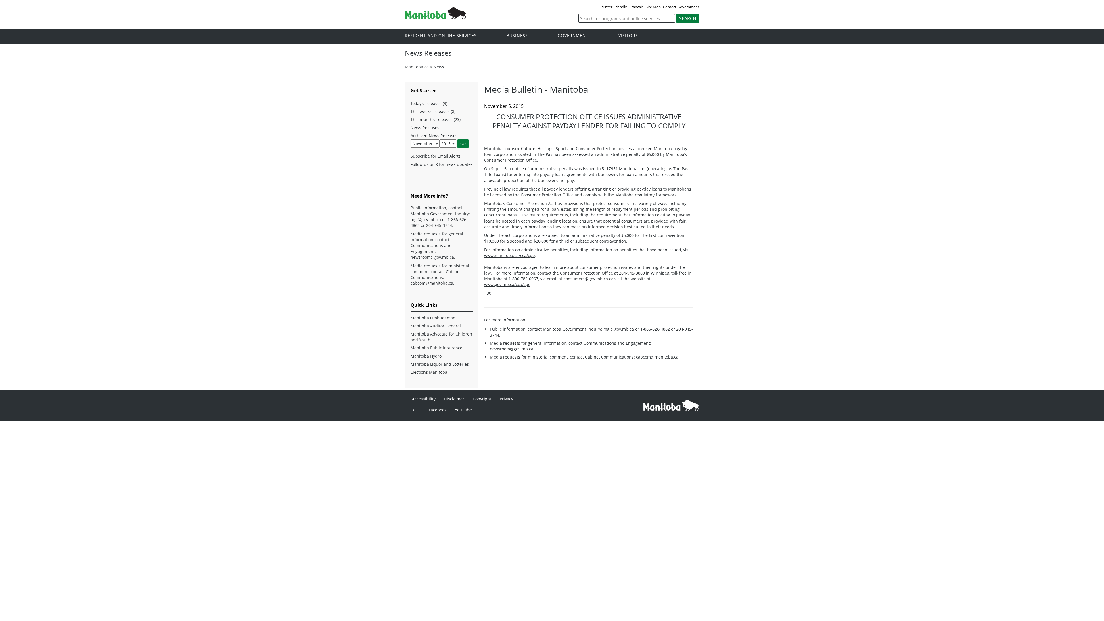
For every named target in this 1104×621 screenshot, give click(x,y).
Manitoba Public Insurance (436, 347)
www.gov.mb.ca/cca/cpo (507, 284)
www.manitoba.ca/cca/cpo (509, 255)
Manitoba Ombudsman (433, 318)
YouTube (463, 410)
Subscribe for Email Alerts (436, 156)
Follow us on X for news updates (442, 164)
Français (636, 6)
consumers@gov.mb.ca (586, 278)
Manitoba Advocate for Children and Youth (441, 336)
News (439, 67)
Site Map (653, 6)
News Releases (425, 127)
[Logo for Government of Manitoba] (435, 17)
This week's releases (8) (433, 111)
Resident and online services (441, 36)
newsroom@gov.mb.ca (511, 349)
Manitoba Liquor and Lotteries (440, 364)
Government (573, 36)
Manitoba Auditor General (436, 326)
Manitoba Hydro (426, 356)
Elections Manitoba (429, 372)
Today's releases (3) (429, 103)
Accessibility (424, 399)
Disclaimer (454, 399)
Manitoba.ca (417, 67)
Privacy (506, 399)
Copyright (482, 399)
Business (517, 36)
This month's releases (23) (436, 119)
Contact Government (681, 6)
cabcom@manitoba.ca (657, 357)
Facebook (437, 410)
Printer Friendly (614, 6)
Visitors (628, 36)
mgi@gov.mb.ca (618, 329)
